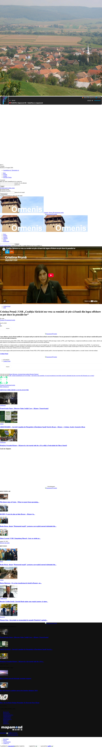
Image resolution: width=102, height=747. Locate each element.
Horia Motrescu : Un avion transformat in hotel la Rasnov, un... (21, 583)
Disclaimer (6, 739)
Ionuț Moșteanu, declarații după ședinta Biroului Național (24, 374)
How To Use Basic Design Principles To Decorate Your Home (19, 703)
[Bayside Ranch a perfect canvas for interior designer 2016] (4, 687)
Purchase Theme (7, 177)
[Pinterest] (26, 328)
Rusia (1, 561)
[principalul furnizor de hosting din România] (27, 746)
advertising (8, 733)
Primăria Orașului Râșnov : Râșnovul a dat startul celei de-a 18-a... (22, 661)
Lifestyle (5, 238)
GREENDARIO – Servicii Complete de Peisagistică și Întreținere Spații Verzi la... (26, 649)
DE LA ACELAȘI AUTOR (21, 390)
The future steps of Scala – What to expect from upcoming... (19, 502)
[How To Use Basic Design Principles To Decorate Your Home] (4, 699)
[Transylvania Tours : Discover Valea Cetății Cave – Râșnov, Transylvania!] (8, 404)
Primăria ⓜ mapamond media (7, 320)
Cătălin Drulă (3, 598)
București (2, 617)
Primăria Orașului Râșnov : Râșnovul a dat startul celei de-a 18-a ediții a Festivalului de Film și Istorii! (33, 445)
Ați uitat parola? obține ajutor (7, 188)
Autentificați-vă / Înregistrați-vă (11, 170)
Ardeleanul (3, 405)
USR (4, 307)
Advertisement (7, 742)
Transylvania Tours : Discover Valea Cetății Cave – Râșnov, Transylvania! (24, 408)
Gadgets (5, 237)
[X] (21, 328)
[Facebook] (15, 328)
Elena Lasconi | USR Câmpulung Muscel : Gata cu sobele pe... (20, 538)
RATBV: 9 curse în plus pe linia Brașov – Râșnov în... (17, 514)
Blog (4, 173)
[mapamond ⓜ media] (51, 488)
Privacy (5, 740)
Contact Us (6, 743)
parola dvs (17, 184)
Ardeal (1, 424)
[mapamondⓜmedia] (51, 214)
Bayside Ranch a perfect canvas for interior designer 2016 (19, 690)
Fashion (5, 235)
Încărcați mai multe (5, 543)
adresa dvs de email (20, 192)
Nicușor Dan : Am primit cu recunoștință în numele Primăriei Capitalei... (23, 620)
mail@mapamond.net (12, 734)
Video (4, 240)
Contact (5, 176)
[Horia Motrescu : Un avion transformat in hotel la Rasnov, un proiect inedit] (8, 578)
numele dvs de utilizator (21, 183)
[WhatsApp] (32, 328)
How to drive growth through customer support (15, 678)
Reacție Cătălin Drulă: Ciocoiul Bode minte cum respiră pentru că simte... (24, 601)
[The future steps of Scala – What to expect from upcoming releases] (4, 499)
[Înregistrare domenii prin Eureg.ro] (38, 746)
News (4, 234)
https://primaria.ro (4, 386)
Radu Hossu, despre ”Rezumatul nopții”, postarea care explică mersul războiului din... (28, 526)
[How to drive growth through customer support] (4, 675)
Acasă (1, 245)
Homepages (6, 241)
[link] (4, 353)
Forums (5, 174)
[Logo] (22, 231)
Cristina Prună (7, 245)
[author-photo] (4, 383)
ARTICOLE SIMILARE (7, 390)
